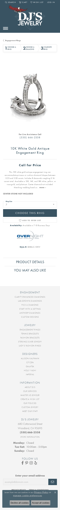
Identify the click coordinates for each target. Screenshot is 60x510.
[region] (30, 95)
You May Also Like (30, 270)
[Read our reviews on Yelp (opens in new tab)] (35, 463)
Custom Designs (30, 317)
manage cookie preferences (27, 495)
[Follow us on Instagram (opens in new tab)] (31, 463)
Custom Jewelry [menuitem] (30, 407)
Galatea (30, 366)
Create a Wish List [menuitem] (30, 399)
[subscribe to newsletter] (52, 482)
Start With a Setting (30, 309)
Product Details (30, 261)
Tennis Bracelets (30, 333)
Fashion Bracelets (30, 337)
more (42, 187)
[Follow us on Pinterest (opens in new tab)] (26, 463)
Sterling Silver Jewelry (30, 341)
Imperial (30, 374)
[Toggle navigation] (5, 28)
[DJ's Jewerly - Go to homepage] (30, 19)
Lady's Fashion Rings (30, 345)
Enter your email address (30, 475)
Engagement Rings (13, 40)
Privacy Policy (41, 492)
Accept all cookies (40, 503)
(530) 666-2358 (30, 137)
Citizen (30, 362)
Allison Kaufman (30, 358)
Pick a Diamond (30, 305)
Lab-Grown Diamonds (30, 301)
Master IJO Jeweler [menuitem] (30, 395)
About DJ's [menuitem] (30, 387)
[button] (10, 2)
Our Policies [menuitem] (30, 403)
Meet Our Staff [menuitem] (30, 411)
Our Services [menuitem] (30, 391)
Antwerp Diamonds (30, 313)
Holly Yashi (30, 370)
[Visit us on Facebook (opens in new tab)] (22, 463)
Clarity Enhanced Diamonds (30, 297)
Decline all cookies (20, 503)
